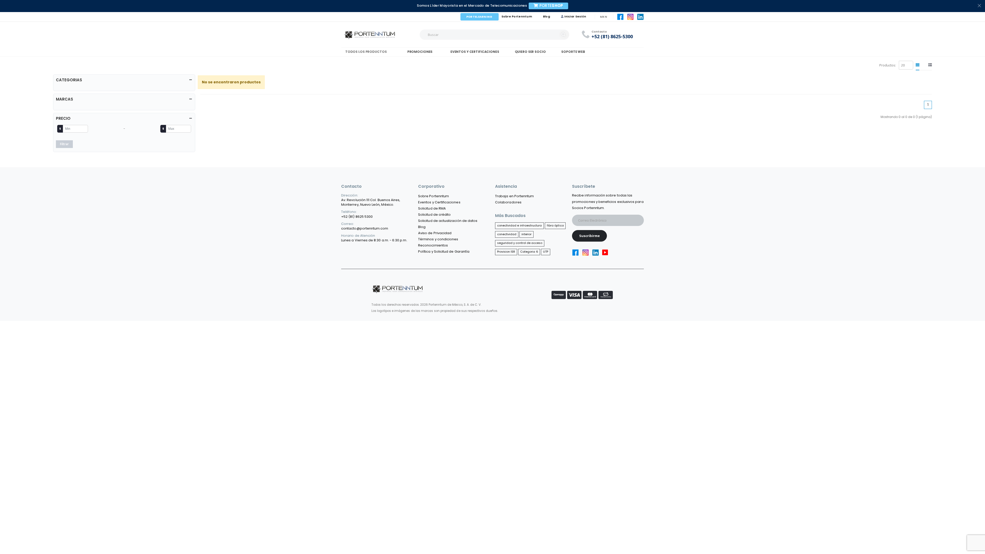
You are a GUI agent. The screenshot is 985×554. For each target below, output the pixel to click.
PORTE (551, 5)
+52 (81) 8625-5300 (612, 36)
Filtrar (64, 144)
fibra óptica (555, 225)
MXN (603, 17)
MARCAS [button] (64, 99)
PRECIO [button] (63, 118)
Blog (546, 16)
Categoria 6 (529, 252)
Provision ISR (506, 252)
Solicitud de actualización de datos (447, 220)
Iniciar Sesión (575, 16)
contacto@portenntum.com (364, 228)
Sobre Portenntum (516, 16)
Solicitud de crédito (434, 214)
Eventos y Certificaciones (474, 52)
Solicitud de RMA (432, 208)
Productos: (887, 65)
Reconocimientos (433, 245)
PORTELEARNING (479, 17)
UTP (545, 252)
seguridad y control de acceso (520, 243)
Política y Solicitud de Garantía (443, 251)
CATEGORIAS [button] (69, 80)
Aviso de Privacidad (434, 233)
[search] (564, 34)
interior (526, 234)
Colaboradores (508, 202)
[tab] (917, 65)
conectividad (507, 234)
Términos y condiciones (438, 239)
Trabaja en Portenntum (514, 196)
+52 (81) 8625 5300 (357, 216)
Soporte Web (573, 52)
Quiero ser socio (530, 52)
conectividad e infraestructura (519, 225)
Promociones (419, 52)
